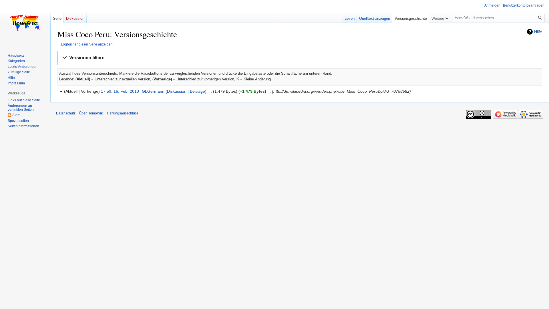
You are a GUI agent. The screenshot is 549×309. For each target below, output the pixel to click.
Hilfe (538, 31)
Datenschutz (65, 113)
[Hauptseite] (25, 23)
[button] (299, 58)
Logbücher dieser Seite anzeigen (87, 44)
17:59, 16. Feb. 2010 (120, 91)
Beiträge (197, 91)
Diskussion (176, 91)
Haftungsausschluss (122, 113)
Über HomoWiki (91, 113)
